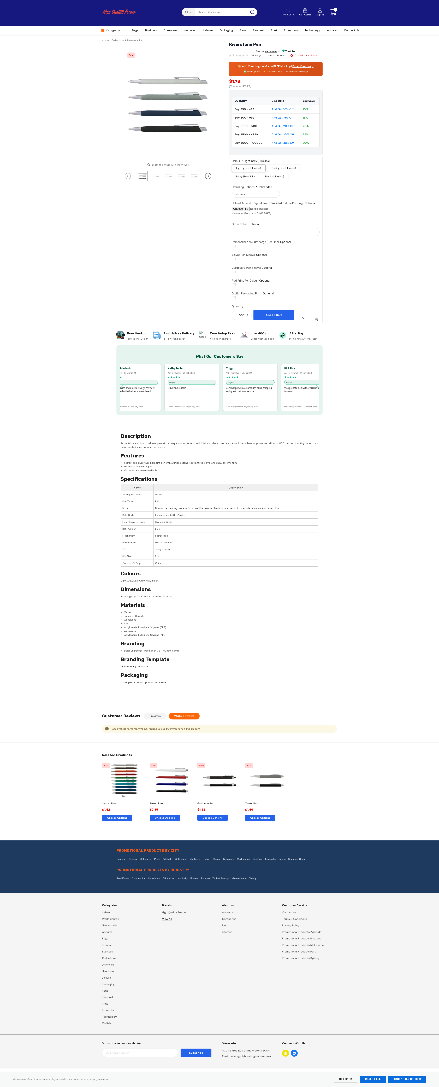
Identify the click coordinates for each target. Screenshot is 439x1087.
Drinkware (108, 964)
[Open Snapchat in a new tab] (285, 1053)
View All (167, 919)
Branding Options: (252, 187)
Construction (139, 878)
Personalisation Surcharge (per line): (261, 242)
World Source (110, 919)
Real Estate (123, 878)
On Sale (106, 1023)
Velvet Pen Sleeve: (249, 255)
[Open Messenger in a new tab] (294, 1053)
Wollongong (243, 859)
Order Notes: (245, 224)
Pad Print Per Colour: (251, 280)
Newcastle (228, 859)
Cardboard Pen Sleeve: (252, 267)
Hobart (206, 859)
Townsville (270, 859)
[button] (122, 387)
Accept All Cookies (407, 1079)
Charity (252, 878)
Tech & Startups (221, 878)
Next (208, 176)
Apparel (107, 932)
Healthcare (154, 878)
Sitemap (227, 932)
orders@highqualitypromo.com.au (251, 1056)
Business (107, 951)
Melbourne (145, 859)
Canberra (195, 859)
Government (239, 878)
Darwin (217, 859)
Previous (128, 176)
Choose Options (117, 817)
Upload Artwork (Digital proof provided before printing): (274, 203)
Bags (105, 938)
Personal (107, 997)
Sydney (133, 859)
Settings (345, 1079)
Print (105, 1003)
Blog (224, 925)
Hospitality (182, 878)
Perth (157, 859)
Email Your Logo (302, 66)
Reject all (373, 1079)
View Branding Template (134, 666)
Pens (105, 990)
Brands (106, 945)
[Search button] (252, 12)
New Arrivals (109, 925)
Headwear (108, 971)
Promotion (108, 1010)
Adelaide (167, 859)
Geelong (257, 859)
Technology (109, 1017)
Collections (109, 958)
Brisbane (121, 859)
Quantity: (238, 306)
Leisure (106, 977)
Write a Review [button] (276, 55)
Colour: (251, 161)
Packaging (108, 984)
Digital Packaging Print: (253, 293)
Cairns (282, 859)
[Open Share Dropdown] (316, 319)
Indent (106, 912)
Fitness (194, 878)
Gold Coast (181, 859)
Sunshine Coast (296, 859)
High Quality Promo (174, 912)
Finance (205, 878)
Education (168, 878)
